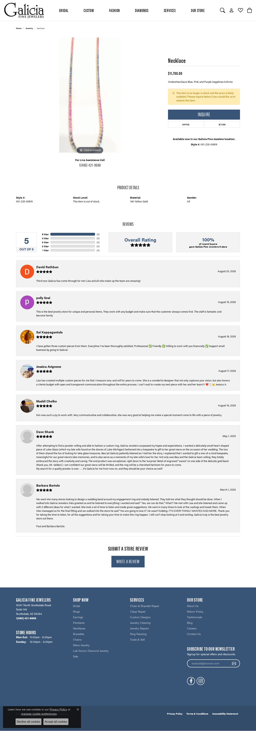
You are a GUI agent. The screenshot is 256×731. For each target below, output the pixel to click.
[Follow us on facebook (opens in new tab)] (191, 681)
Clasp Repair (138, 611)
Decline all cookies (28, 721)
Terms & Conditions (197, 713)
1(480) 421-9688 (90, 165)
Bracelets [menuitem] (78, 634)
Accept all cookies (56, 721)
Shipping (185, 124)
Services (170, 10)
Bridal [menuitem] (76, 606)
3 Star (45, 242)
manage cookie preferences (39, 713)
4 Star (45, 238)
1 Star (45, 250)
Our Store (198, 10)
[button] (222, 10)
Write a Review (128, 561)
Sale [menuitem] (75, 656)
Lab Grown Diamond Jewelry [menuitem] (91, 651)
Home (19, 28)
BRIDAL (63, 10)
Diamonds (141, 10)
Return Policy (195, 611)
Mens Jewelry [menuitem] (81, 645)
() (98, 234)
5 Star (45, 234)
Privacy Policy (174, 713)
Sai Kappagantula (49, 332)
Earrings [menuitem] (78, 617)
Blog (190, 623)
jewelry (29, 28)
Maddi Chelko (46, 401)
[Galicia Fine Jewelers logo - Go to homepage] (24, 10)
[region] (90, 95)
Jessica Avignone (48, 366)
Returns (222, 124)
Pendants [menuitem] (79, 623)
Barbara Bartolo (48, 485)
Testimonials (194, 617)
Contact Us (194, 634)
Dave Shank (45, 431)
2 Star (45, 246)
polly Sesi (43, 297)
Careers (192, 628)
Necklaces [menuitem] (79, 628)
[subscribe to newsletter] (234, 663)
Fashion (114, 10)
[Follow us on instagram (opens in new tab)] (201, 681)
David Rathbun (47, 267)
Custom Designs (140, 617)
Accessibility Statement (225, 713)
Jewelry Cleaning (140, 623)
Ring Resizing (138, 634)
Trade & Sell (137, 639)
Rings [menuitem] (76, 611)
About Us (193, 606)
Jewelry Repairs (139, 628)
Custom (89, 10)
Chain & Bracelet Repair (144, 606)
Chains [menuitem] (77, 639)
